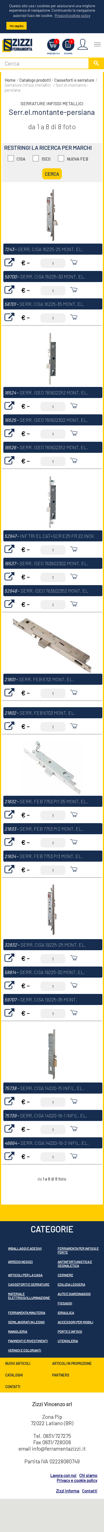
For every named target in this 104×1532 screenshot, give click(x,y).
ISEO (46, 158)
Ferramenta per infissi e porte (78, 1250)
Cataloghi (14, 1375)
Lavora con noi (63, 1475)
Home (10, 79)
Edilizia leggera (71, 1284)
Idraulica (66, 1312)
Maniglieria (17, 1331)
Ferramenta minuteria (26, 1312)
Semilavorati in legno (26, 1322)
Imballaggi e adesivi (25, 1248)
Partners (60, 1375)
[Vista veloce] (9, 267)
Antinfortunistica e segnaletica (75, 1263)
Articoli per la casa (25, 1275)
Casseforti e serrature (74, 79)
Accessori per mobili (75, 1322)
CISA (21, 158)
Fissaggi (65, 1303)
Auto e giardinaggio (74, 1294)
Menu (97, 42)
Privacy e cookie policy (77, 1480)
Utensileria (68, 1341)
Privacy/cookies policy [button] (72, 15)
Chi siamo (88, 1475)
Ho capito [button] (17, 26)
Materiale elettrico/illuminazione (29, 1296)
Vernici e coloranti (24, 1350)
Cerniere (65, 1275)
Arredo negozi (20, 1262)
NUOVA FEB (77, 158)
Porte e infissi (70, 1331)
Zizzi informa (67, 1490)
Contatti (12, 1386)
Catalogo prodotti (35, 79)
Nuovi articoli (17, 1363)
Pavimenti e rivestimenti (28, 1341)
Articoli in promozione (72, 1363)
